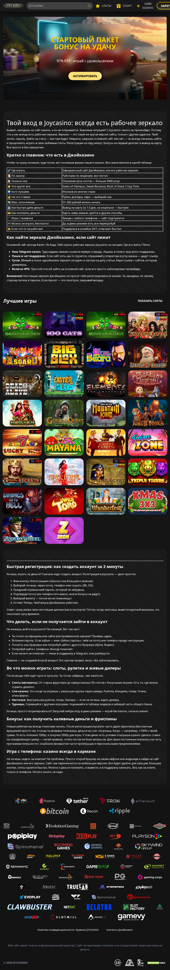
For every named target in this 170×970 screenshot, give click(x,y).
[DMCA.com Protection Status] (157, 963)
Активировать (85, 76)
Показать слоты (150, 301)
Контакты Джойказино (119, 929)
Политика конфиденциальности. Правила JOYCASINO (68, 929)
